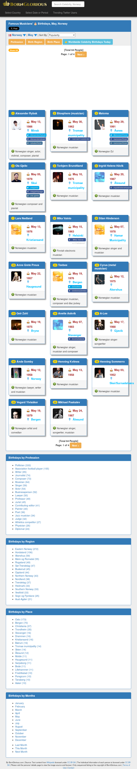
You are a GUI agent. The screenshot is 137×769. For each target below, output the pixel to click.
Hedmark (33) (22, 585)
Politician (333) (23, 465)
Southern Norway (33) (27, 589)
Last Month (21, 745)
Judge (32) (21, 518)
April (17, 713)
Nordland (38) (22, 579)
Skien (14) (20, 649)
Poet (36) (20, 512)
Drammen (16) (23, 636)
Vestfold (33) (22, 592)
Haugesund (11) (23, 659)
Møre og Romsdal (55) (27, 559)
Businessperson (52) (26, 492)
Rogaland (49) (22, 562)
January (19, 703)
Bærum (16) (21, 642)
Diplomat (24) (22, 528)
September (21, 730)
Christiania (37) (23, 626)
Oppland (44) (22, 572)
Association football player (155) (32, 468)
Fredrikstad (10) (23, 673)
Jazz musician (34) (25, 515)
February (20, 706)
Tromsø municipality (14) (28, 646)
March (18, 709)
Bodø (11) (20, 666)
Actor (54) (20, 488)
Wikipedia (50, 762)
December (20, 740)
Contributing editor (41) (27, 505)
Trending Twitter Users (65, 12)
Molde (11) (21, 656)
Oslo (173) (20, 619)
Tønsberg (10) (22, 679)
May (17, 716)
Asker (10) (20, 683)
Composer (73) (23, 478)
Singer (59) (21, 485)
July (17, 723)
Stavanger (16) (23, 632)
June (17, 719)
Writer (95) (21, 472)
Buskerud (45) (22, 569)
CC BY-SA (71, 762)
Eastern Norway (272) (26, 549)
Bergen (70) (21, 622)
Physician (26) (22, 525)
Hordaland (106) (24, 552)
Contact (71, 767)
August (19, 726)
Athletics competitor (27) (28, 522)
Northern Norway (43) (26, 575)
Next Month (21, 751)
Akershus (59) (22, 555)
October (19, 733)
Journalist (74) (22, 475)
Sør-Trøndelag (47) (25, 565)
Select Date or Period (37, 12)
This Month (21, 748)
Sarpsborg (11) (23, 663)
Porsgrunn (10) (23, 676)
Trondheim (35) (23, 629)
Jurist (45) (20, 502)
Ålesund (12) (22, 653)
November (20, 736)
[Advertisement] (68, 84)
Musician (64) (22, 482)
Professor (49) (22, 498)
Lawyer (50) (21, 495)
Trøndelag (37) (23, 582)
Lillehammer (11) (24, 669)
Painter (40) (21, 508)
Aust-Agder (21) (23, 599)
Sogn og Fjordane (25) (27, 595)
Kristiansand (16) (24, 639)
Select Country (13, 12)
